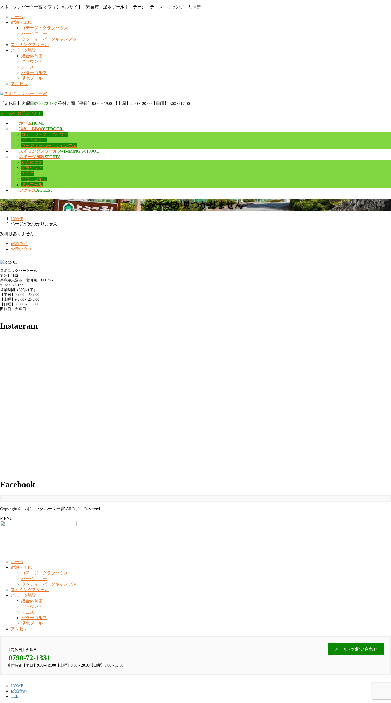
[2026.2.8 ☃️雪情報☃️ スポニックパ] (65, 449)
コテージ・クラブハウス (44, 28)
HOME (17, 686)
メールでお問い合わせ (21, 113)
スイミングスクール (30, 44)
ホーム (17, 16)
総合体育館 (32, 56)
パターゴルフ (34, 72)
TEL (15, 696)
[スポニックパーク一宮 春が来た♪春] (326, 376)
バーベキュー (34, 33)
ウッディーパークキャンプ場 (49, 39)
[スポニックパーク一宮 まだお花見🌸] (195, 376)
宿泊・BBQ (21, 22)
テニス (27, 67)
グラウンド (32, 61)
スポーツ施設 (23, 50)
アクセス (19, 83)
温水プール (32, 78)
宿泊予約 (19, 243)
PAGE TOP (378, 676)
